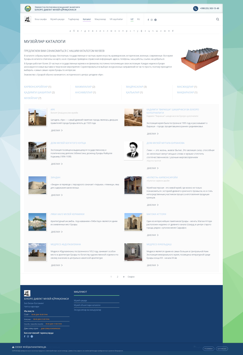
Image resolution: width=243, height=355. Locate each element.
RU (138, 19)
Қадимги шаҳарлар (37, 92)
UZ (132, 19)
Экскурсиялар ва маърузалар (87, 309)
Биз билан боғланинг (34, 303)
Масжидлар (185, 86)
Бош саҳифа (41, 19)
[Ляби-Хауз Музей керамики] (37, 221)
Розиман (209, 349)
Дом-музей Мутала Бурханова (165, 142)
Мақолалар (100, 19)
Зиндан (55, 177)
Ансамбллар (83, 92)
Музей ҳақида (57, 19)
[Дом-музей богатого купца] (37, 150)
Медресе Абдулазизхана (66, 244)
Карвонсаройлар (36, 86)
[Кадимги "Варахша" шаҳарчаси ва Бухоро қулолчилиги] (133, 117)
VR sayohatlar (116, 19)
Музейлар (31, 98)
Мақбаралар (185, 92)
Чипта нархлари (31, 306)
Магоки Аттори (156, 214)
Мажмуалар (83, 86)
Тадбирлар (73, 19)
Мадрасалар (134, 86)
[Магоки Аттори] (133, 221)
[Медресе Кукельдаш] (133, 251)
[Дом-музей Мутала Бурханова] (133, 150)
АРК (53, 109)
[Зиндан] (37, 185)
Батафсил (222, 349)
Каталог (87, 19)
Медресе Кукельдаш (159, 244)
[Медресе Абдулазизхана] (37, 251)
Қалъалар (132, 92)
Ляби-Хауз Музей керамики (67, 214)
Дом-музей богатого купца (68, 142)
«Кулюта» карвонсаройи (162, 177)
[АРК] (37, 117)
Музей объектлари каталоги (87, 305)
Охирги (131, 276)
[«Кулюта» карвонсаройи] (133, 185)
